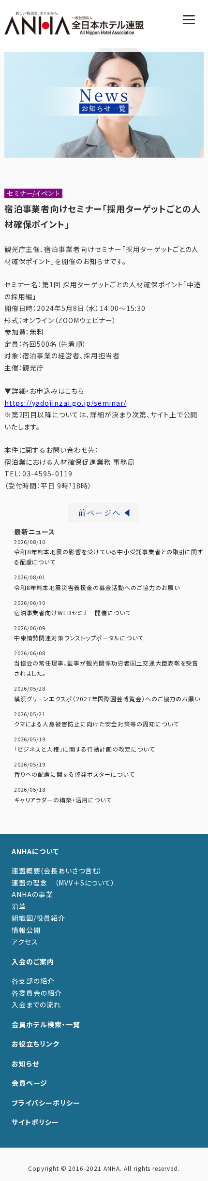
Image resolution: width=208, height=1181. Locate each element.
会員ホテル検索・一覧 (46, 1024)
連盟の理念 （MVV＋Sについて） (63, 882)
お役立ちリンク (35, 1043)
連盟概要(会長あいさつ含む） (57, 870)
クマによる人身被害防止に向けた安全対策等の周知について (96, 724)
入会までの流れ (36, 1004)
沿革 (19, 906)
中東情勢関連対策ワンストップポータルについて (79, 638)
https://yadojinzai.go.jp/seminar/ (65, 403)
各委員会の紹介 (37, 993)
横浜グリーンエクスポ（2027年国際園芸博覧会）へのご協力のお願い (107, 698)
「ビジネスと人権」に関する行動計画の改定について (84, 749)
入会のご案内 (33, 961)
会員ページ (29, 1083)
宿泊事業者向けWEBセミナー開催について (72, 612)
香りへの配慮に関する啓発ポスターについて (74, 774)
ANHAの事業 (32, 894)
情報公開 (26, 930)
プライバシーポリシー (46, 1102)
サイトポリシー (35, 1122)
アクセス (25, 941)
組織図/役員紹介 (38, 918)
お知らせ (25, 1063)
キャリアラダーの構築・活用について (63, 800)
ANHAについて (35, 851)
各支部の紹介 (33, 981)
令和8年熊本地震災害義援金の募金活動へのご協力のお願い (97, 587)
